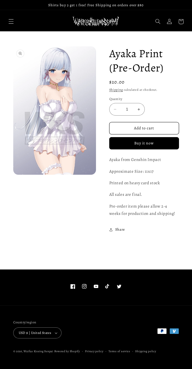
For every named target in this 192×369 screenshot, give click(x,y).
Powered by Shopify (67, 351)
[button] (11, 21)
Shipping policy (145, 351)
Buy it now (144, 143)
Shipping (116, 89)
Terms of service (119, 351)
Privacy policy (94, 351)
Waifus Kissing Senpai (38, 351)
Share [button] (120, 229)
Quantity (115, 99)
